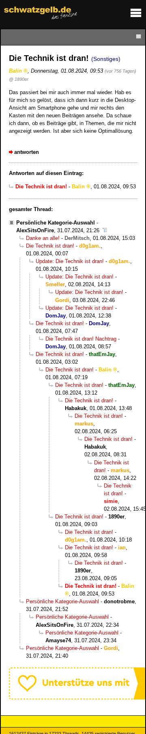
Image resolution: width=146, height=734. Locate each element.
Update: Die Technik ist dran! (70, 261)
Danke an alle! (43, 238)
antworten (26, 152)
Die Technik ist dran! (50, 246)
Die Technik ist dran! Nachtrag (80, 339)
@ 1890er (18, 79)
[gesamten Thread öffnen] (105, 230)
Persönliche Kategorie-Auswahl (55, 223)
